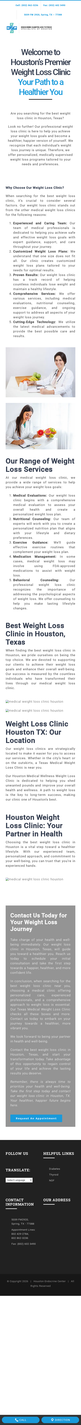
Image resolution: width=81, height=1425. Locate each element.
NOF (51, 1180)
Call (23, 1419)
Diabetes (54, 1168)
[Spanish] (11, 1174)
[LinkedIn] (12, 1158)
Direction (62, 1419)
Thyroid (53, 1174)
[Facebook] (7, 1158)
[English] (7, 1175)
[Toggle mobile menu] (73, 26)
